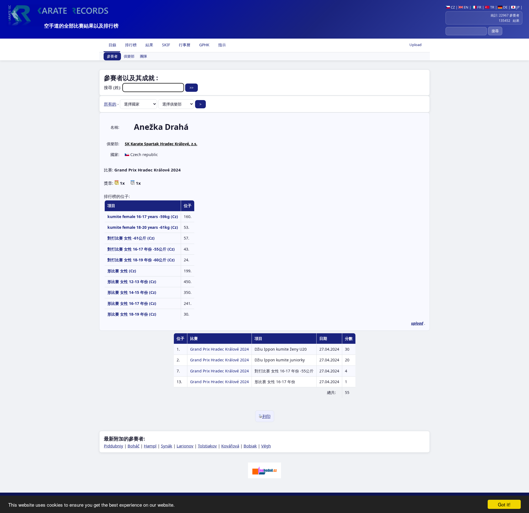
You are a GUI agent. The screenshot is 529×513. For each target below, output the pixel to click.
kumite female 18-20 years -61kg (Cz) (142, 227)
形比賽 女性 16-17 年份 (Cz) (131, 303)
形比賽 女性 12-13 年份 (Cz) (131, 281)
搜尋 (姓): (113, 87)
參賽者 (112, 56)
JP (517, 7)
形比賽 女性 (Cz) (121, 270)
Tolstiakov (207, 445)
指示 (221, 44)
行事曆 (184, 44)
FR (478, 7)
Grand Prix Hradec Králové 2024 (219, 349)
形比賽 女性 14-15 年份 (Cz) (131, 292)
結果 (148, 44)
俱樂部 (129, 56)
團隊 (143, 56)
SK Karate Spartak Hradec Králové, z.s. (161, 143)
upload (417, 323)
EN (465, 7)
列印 (266, 416)
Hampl (150, 445)
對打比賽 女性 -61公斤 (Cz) (131, 238)
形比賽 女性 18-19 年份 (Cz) (131, 314)
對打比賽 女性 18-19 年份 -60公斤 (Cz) (141, 259)
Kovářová (230, 445)
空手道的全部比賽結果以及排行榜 (81, 25)
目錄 (111, 44)
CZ (452, 7)
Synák (166, 445)
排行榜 (130, 44)
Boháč (133, 445)
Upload (415, 44)
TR (491, 7)
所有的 (110, 104)
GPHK (203, 44)
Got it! (504, 504)
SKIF (165, 44)
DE (505, 7)
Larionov (185, 445)
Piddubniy (113, 445)
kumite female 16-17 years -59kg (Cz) (142, 216)
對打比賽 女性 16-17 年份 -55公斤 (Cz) (141, 249)
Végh (266, 445)
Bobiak (250, 445)
